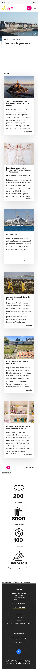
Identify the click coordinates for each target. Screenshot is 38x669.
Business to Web (26, 663)
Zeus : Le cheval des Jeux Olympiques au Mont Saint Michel (17, 103)
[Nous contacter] (29, 8)
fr (33, 2)
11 (23, 467)
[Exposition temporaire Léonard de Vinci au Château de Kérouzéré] (19, 142)
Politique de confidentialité (23, 662)
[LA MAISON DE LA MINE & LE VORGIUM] (19, 336)
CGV (19, 647)
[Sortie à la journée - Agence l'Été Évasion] (8, 10)
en (35, 2)
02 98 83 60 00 (21, 603)
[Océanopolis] (19, 209)
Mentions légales (11, 663)
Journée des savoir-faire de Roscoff (18, 298)
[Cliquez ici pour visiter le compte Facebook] (18, 652)
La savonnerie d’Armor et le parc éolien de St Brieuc (18, 427)
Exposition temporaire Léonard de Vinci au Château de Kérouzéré (18, 170)
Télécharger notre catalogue (19, 638)
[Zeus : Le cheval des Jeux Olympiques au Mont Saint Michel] (19, 76)
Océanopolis (11, 234)
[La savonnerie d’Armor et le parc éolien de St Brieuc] (19, 401)
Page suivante (31, 467)
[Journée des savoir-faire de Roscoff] (19, 272)
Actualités (19, 640)
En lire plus (8, 73)
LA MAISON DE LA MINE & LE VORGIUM (18, 362)
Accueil (6, 39)
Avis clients (19, 642)
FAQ (19, 644)
